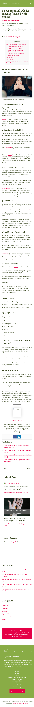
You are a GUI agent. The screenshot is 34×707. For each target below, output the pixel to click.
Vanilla (4, 620)
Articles (17, 683)
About (17, 673)
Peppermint (5, 614)
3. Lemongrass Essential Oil (16, 50)
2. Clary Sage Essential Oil (15, 48)
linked (29, 210)
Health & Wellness (17, 681)
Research (4, 119)
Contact (17, 675)
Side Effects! (9, 59)
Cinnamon (5, 605)
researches (9, 147)
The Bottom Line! (11, 63)
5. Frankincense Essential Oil (16, 54)
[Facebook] (15, 436)
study (10, 155)
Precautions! (9, 57)
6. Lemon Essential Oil (14, 55)
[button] (17, 691)
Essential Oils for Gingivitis (13, 37)
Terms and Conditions (17, 685)
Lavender (4, 611)
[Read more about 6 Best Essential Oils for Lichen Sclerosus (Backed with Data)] (17, 507)
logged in (14, 542)
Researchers (5, 253)
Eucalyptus (5, 608)
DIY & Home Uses (17, 679)
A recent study (6, 188)
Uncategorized (18, 492)
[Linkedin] (19, 436)
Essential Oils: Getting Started (17, 677)
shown (16, 267)
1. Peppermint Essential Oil (15, 46)
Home (17, 671)
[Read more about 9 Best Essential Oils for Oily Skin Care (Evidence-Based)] (12, 483)
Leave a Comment (8, 492)
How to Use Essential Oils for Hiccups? (17, 61)
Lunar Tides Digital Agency (20, 703)
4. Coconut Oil (12, 52)
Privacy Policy (17, 687)
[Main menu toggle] (30, 3)
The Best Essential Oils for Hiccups (16, 44)
